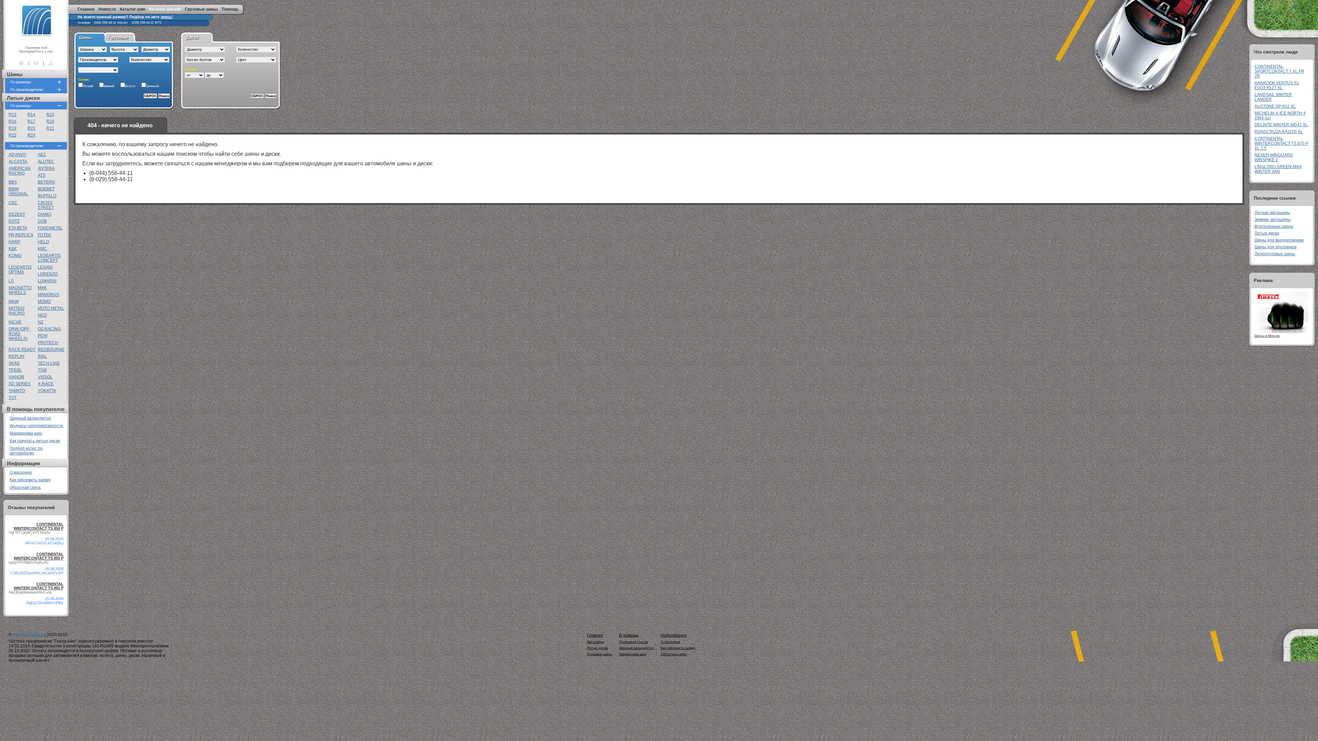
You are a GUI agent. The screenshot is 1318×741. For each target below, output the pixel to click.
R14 (31, 114)
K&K (13, 248)
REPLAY (17, 356)
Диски (192, 37)
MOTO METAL (51, 308)
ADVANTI (17, 154)
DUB (42, 221)
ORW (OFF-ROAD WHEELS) (19, 334)
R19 (12, 128)
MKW (14, 301)
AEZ (42, 154)
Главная (86, 9)
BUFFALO (47, 195)
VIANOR (16, 377)
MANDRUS (48, 294)
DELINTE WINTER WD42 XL (1281, 124)
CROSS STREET (46, 205)
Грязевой (152, 86)
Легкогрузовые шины (1275, 253)
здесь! (167, 17)
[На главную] (21, 63)
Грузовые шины (201, 9)
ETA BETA (18, 228)
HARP (14, 241)
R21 (50, 128)
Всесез (130, 86)
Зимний (109, 86)
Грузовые (118, 37)
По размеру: (21, 82)
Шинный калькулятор (30, 418)
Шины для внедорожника (1279, 240)
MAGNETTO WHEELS (20, 290)
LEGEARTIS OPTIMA (20, 269)
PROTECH (48, 342)
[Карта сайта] (51, 63)
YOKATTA (47, 390)
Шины (85, 37)
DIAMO (44, 214)
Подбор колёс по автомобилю (26, 451)
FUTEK (44, 235)
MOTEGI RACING (17, 311)
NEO (42, 315)
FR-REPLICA (21, 235)
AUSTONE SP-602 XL (1275, 106)
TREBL (15, 370)
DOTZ (14, 221)
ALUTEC (46, 161)
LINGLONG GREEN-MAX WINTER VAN (1278, 169)
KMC (42, 248)
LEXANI (45, 267)
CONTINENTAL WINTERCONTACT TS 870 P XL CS (1281, 143)
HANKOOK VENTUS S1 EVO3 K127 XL (1277, 85)
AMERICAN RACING (20, 171)
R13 (12, 114)
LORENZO (48, 274)
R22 (12, 135)
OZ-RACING (49, 329)
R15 (50, 114)
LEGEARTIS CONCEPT (49, 258)
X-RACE (46, 383)
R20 (31, 128)
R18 (50, 121)
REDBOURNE (51, 349)
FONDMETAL (50, 228)
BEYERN (46, 182)
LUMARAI (47, 281)
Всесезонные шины (1274, 226)
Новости (107, 9)
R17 (31, 121)
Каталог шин (132, 9)
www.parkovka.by (29, 634)
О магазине (21, 472)
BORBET (46, 189)
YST (12, 397)
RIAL (42, 356)
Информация (674, 635)
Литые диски (1267, 233)
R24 (31, 135)
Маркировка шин (26, 433)
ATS (41, 175)
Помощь (230, 9)
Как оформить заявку (30, 480)
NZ (40, 322)
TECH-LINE (49, 363)
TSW (42, 370)
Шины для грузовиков (1275, 247)
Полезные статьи (633, 642)
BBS (13, 182)
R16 (12, 121)
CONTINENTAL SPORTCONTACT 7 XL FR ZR (1279, 71)
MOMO (44, 301)
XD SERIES (20, 383)
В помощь (628, 635)
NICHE (15, 322)
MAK (42, 287)
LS (11, 281)
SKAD (14, 363)
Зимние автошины (1273, 219)
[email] (36, 63)
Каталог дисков (165, 9)
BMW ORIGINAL (18, 191)
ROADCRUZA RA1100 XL (1279, 131)
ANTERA (46, 168)
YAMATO (17, 390)
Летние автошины (1272, 212)
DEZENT (17, 214)
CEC (13, 202)
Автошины (595, 642)
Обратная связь (25, 487)
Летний (88, 86)
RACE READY (22, 349)
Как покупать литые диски (35, 440)
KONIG (15, 255)
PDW (42, 335)
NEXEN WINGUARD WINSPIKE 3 (1274, 157)
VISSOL (45, 377)
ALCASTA (18, 161)
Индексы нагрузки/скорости (36, 425)
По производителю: (27, 89)
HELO (43, 241)
